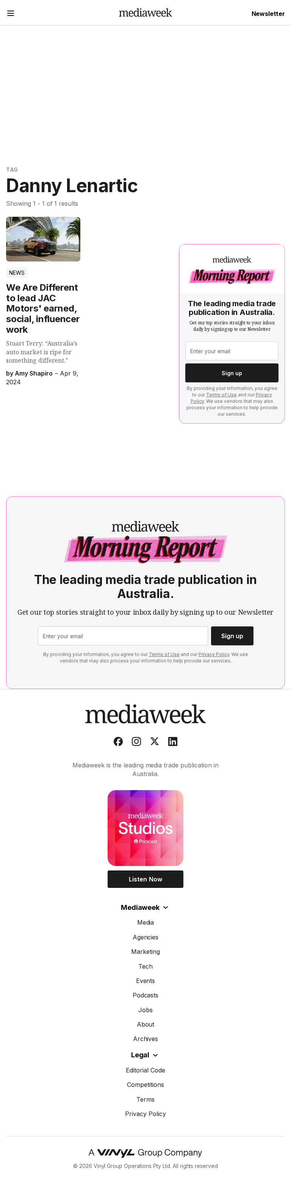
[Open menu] (10, 14)
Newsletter (268, 13)
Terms (145, 1099)
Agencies (146, 937)
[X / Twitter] (154, 743)
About (146, 1024)
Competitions (145, 1084)
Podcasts (146, 995)
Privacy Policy (214, 654)
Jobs (145, 1010)
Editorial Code (145, 1070)
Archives (145, 1039)
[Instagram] (136, 743)
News (17, 272)
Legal (140, 1055)
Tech (145, 966)
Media (145, 922)
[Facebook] (118, 743)
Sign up (232, 373)
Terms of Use (221, 395)
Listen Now (145, 879)
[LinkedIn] (172, 743)
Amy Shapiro (34, 373)
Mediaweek (140, 907)
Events (145, 981)
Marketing (145, 951)
